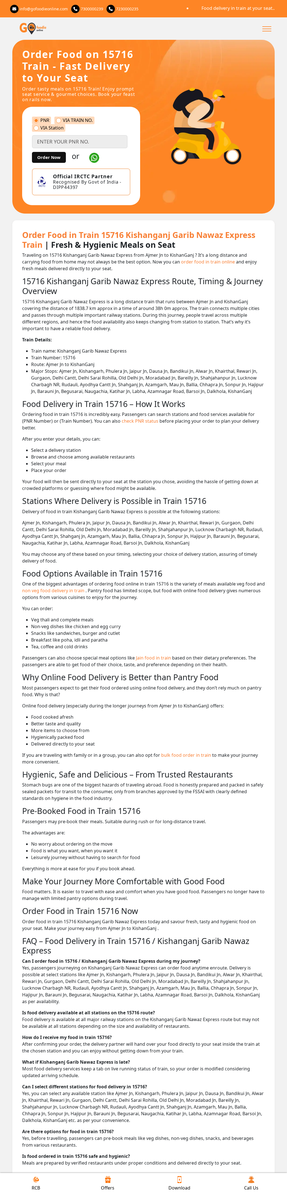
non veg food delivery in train (53, 590)
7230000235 (126, 8)
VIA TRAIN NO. (78, 120)
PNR (44, 120)
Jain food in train (154, 658)
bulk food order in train (186, 755)
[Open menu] (266, 28)
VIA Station (52, 128)
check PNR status (140, 421)
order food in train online (208, 262)
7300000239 (91, 8)
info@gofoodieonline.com (43, 8)
